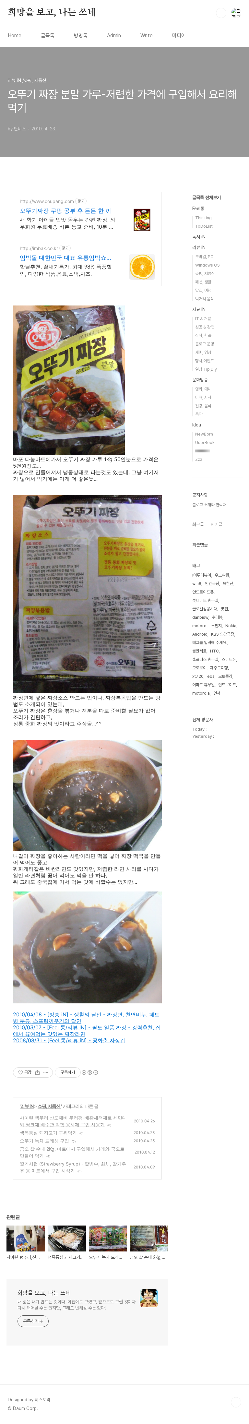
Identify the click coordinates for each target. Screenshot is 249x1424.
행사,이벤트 (204, 360)
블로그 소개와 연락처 (209, 504)
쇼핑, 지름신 (49, 1106)
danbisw (200, 617)
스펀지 (216, 625)
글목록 (47, 35)
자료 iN (199, 309)
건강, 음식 (203, 405)
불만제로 (199, 651)
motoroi (200, 625)
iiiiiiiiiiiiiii (202, 451)
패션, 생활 (203, 282)
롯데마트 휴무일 (205, 600)
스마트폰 (229, 659)
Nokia (230, 625)
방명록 (81, 35)
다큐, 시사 (203, 397)
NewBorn (204, 434)
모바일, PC (204, 256)
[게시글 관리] (46, 1072)
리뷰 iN (27, 1106)
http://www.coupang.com (47, 201)
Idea (196, 424)
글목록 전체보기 (206, 197)
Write (146, 35)
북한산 (228, 583)
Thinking (203, 217)
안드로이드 (227, 684)
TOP (236, 1402)
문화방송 (200, 379)
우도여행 (222, 575)
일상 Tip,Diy (206, 369)
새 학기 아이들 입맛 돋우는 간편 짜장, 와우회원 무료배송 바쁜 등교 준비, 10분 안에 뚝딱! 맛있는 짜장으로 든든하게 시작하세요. (67, 223)
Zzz (198, 459)
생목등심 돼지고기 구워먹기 (48, 1132)
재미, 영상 (203, 352)
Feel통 (198, 208)
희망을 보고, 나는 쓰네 (52, 12)
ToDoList (204, 226)
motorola (201, 693)
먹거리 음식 (204, 298)
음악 (198, 414)
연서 (216, 693)
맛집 (224, 608)
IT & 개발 (203, 318)
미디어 (179, 35)
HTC (214, 651)
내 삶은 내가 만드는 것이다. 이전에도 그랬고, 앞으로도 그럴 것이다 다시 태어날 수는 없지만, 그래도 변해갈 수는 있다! (77, 1304)
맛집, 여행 (203, 290)
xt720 (198, 676)
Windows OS (207, 265)
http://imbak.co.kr (39, 248)
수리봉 (217, 617)
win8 (196, 583)
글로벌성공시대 (204, 608)
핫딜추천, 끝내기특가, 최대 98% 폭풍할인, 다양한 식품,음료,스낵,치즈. (66, 270)
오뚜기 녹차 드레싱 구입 (44, 1140)
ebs (211, 676)
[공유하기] (37, 1072)
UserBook (205, 442)
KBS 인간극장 (222, 634)
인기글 (216, 524)
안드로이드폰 (203, 592)
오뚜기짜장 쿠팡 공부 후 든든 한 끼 (65, 210)
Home (14, 35)
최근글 (198, 524)
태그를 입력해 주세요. (209, 642)
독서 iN (199, 236)
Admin (114, 35)
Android (200, 634)
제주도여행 (219, 667)
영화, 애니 (203, 389)
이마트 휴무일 (203, 684)
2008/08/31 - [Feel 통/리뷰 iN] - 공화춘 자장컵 (69, 1040)
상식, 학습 (203, 335)
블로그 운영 (204, 343)
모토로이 (199, 667)
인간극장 (212, 583)
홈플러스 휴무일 (205, 659)
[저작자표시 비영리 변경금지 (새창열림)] (89, 1072)
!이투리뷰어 (201, 575)
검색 (221, 13)
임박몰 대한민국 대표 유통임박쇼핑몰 (66, 258)
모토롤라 (225, 676)
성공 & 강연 (204, 327)
